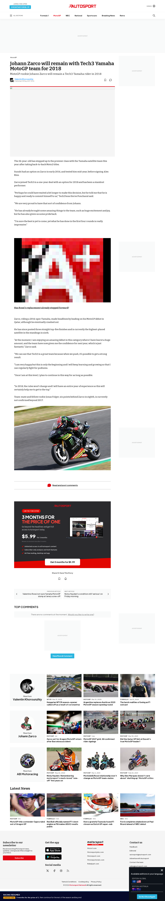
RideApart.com (93, 864)
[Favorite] (105, 80)
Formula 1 (44, 15)
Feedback (133, 847)
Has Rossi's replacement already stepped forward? (41, 307)
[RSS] (67, 870)
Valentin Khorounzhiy (24, 79)
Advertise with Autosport (139, 858)
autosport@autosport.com (140, 855)
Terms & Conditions (69, 882)
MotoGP (57, 15)
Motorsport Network (77, 885)
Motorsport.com (93, 856)
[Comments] (111, 80)
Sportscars (92, 15)
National (78, 15)
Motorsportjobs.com (95, 852)
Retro (122, 15)
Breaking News (108, 15)
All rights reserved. (94, 885)
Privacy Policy (96, 882)
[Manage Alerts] (65, 578)
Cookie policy (83, 882)
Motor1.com (92, 848)
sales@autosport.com (138, 866)
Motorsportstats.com (95, 860)
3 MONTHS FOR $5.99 (20, 7)
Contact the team (136, 862)
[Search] (154, 15)
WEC (68, 15)
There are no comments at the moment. (62, 614)
